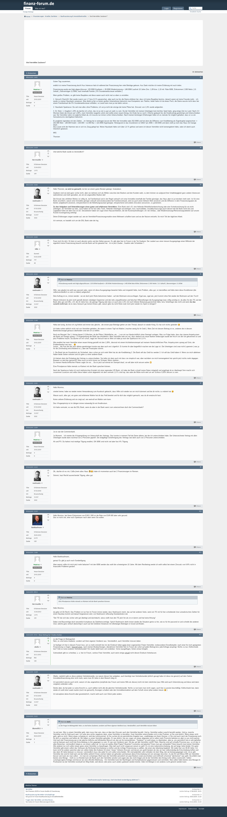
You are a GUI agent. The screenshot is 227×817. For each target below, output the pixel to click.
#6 (201, 320)
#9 (201, 467)
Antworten (31, 73)
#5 (201, 274)
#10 (200, 511)
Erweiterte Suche (195, 11)
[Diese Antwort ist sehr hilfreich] (48, 150)
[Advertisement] (112, 41)
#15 (200, 716)
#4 (201, 237)
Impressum (182, 809)
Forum (28, 8)
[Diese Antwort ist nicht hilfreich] (48, 156)
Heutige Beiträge (28, 12)
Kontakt (201, 809)
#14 (200, 672)
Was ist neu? (40, 8)
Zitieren (198, 142)
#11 (200, 552)
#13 (200, 635)
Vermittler (29, 789)
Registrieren (178, 8)
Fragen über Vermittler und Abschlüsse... (40, 800)
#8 (201, 427)
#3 (201, 185)
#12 (200, 592)
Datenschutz (192, 809)
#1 (201, 77)
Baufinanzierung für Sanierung (98, 780)
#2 (201, 147)
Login (166, 8)
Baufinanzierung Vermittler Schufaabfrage (40, 795)
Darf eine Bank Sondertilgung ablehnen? (125, 780)
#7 (201, 383)
